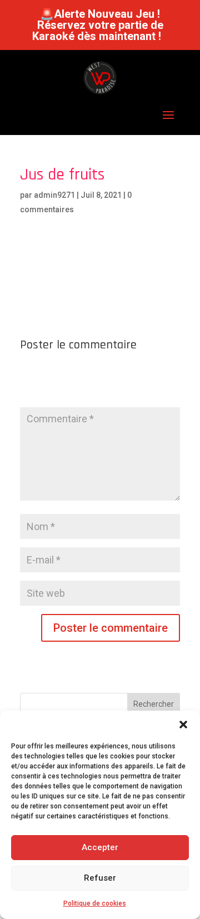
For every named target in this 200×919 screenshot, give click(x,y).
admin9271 (54, 195)
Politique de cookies (94, 903)
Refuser (100, 878)
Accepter (100, 847)
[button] (183, 724)
